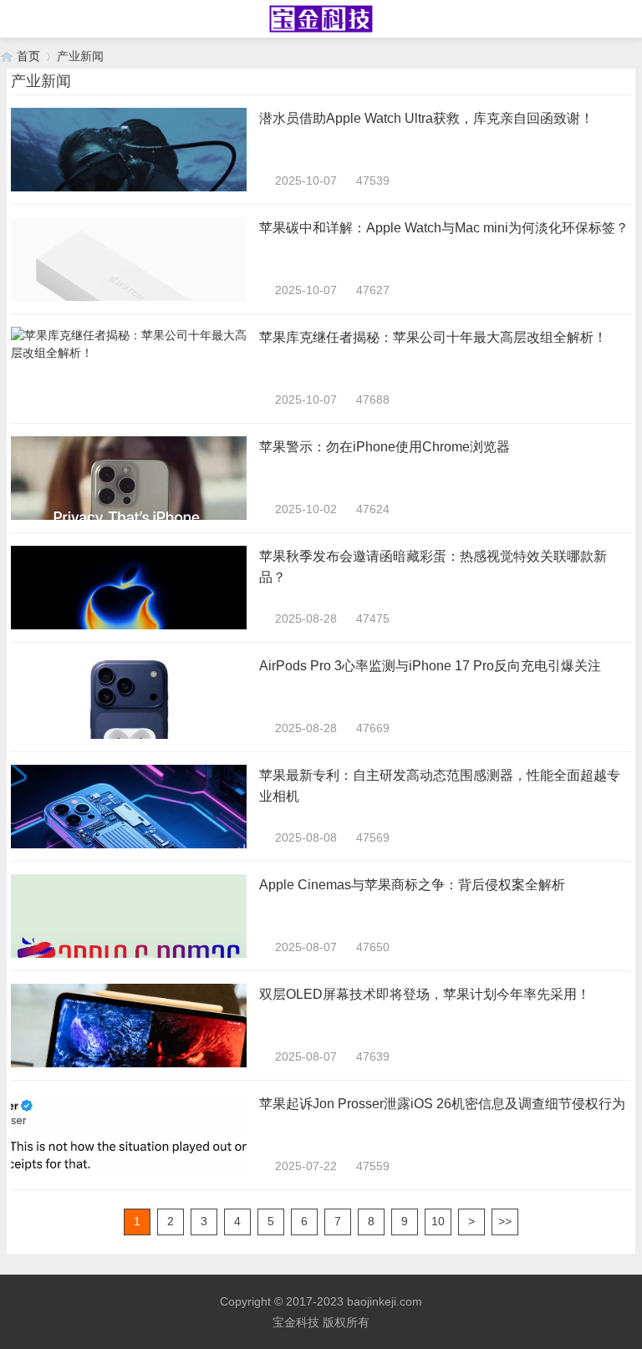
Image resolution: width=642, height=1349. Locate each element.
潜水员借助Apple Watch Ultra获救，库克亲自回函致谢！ (426, 118)
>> (505, 1221)
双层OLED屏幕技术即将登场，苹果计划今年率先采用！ (424, 994)
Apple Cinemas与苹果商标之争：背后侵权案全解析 (412, 885)
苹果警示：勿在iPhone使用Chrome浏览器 (384, 447)
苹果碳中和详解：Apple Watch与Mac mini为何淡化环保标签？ (444, 228)
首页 (28, 56)
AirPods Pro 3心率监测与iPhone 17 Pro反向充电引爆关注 (430, 666)
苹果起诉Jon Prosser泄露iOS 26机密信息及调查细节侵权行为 (442, 1104)
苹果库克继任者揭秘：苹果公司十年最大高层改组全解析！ (433, 337)
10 (438, 1221)
